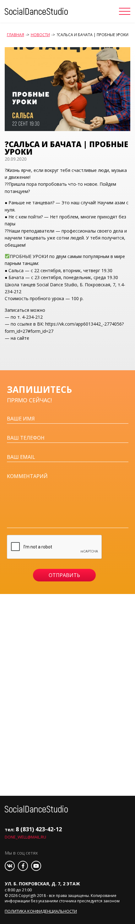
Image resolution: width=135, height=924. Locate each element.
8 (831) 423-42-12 (39, 829)
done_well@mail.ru (25, 837)
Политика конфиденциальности (41, 911)
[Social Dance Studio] (36, 11)
